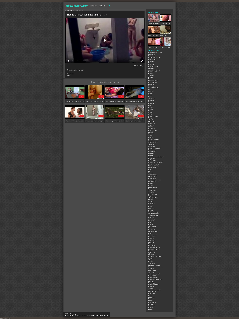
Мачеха (150, 210)
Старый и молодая (154, 265)
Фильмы (150, 91)
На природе (152, 56)
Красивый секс (152, 141)
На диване (151, 240)
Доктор (150, 205)
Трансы (150, 288)
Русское (150, 105)
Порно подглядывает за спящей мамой (115, 121)
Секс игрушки (152, 150)
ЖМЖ (150, 260)
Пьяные (150, 63)
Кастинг (150, 107)
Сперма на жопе (153, 214)
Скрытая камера (153, 88)
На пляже (151, 208)
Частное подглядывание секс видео (75, 121)
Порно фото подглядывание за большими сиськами (75, 101)
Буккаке (150, 222)
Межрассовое (152, 302)
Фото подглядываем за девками (95, 101)
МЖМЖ (150, 261)
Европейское (152, 182)
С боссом (151, 217)
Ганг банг (151, 254)
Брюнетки (151, 297)
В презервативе (153, 196)
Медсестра (151, 104)
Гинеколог (151, 219)
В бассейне (151, 229)
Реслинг (150, 185)
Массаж (150, 308)
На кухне (151, 242)
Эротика (151, 75)
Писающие (151, 86)
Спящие (150, 135)
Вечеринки (151, 118)
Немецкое (151, 151)
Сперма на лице (153, 212)
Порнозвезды (152, 82)
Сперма (150, 109)
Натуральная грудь (154, 57)
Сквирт (150, 173)
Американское (152, 143)
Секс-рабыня (152, 226)
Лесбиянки (151, 306)
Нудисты (151, 84)
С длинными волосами (155, 162)
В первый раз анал (154, 148)
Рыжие (150, 309)
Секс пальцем (152, 194)
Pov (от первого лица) (155, 256)
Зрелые (150, 120)
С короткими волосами (155, 267)
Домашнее (151, 54)
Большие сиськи (153, 284)
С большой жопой (154, 274)
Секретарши (152, 98)
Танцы (150, 95)
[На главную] (77, 5)
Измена (150, 132)
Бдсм (149, 96)
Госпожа (151, 221)
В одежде (151, 125)
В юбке (150, 206)
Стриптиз (151, 68)
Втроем (150, 137)
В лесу (150, 233)
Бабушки (151, 153)
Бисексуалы (152, 276)
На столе (151, 244)
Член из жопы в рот (154, 180)
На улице (151, 73)
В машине (151, 237)
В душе (150, 77)
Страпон (151, 144)
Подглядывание (153, 81)
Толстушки (151, 263)
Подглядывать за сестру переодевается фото (134, 101)
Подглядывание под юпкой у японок (134, 121)
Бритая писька (152, 235)
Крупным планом (153, 166)
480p (68, 75)
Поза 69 (150, 169)
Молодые (151, 61)
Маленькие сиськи (154, 247)
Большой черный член (155, 279)
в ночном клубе (153, 231)
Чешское (151, 121)
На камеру (151, 283)
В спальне (151, 228)
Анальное (151, 269)
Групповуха (152, 59)
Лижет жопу (152, 167)
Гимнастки (151, 123)
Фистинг (150, 114)
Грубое (150, 300)
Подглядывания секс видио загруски (95, 121)
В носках (151, 258)
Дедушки (151, 155)
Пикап (150, 93)
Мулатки (151, 304)
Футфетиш (151, 253)
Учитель (151, 112)
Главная (93, 5)
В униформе (152, 102)
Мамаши (151, 286)
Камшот (150, 299)
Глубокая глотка (153, 164)
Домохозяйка (152, 187)
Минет (150, 295)
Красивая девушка (154, 70)
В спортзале (152, 160)
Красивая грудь (153, 66)
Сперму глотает (153, 215)
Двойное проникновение (156, 157)
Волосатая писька (154, 249)
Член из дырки (152, 198)
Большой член (152, 277)
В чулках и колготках (155, 52)
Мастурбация (152, 72)
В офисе (151, 238)
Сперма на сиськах (154, 290)
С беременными (153, 116)
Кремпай (151, 281)
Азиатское (151, 272)
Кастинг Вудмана (153, 139)
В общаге (151, 224)
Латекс (150, 201)
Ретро (150, 111)
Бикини (150, 199)
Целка (150, 89)
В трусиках (151, 203)
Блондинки (151, 293)
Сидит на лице (152, 175)
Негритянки (152, 292)
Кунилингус (151, 128)
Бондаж (150, 251)
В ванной (151, 65)
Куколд (150, 183)
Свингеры (151, 100)
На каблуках (152, 178)
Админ (102, 5)
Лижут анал (152, 270)
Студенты (151, 127)
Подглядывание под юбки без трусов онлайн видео (115, 101)
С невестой (151, 146)
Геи (149, 79)
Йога (149, 171)
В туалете (151, 159)
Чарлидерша (152, 190)
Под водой (151, 245)
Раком (150, 189)
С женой (151, 192)
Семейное (151, 134)
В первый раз (152, 130)
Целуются (151, 176)
